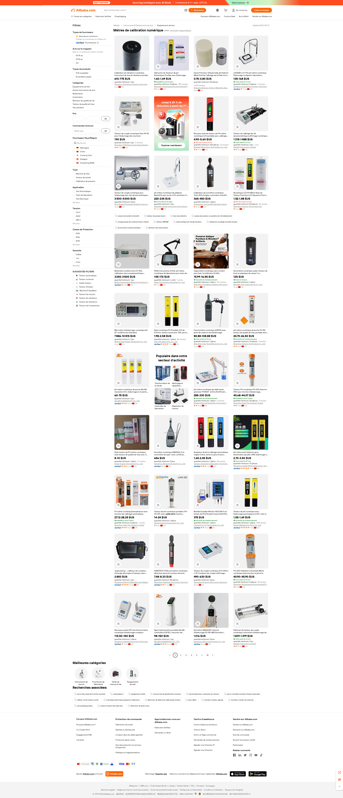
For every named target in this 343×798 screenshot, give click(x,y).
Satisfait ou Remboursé (125, 730)
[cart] (226, 11)
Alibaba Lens (88, 774)
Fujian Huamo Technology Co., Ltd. (128, 464)
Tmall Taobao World (158, 786)
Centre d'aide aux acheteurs (205, 725)
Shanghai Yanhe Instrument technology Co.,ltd (171, 206)
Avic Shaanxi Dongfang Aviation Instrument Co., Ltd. (131, 204)
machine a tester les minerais (242, 700)
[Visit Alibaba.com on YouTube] (256, 755)
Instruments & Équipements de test (138, 25)
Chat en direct (200, 730)
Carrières (80, 740)
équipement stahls (138, 694)
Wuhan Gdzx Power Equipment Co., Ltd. (130, 342)
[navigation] (91, 341)
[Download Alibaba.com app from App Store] (238, 774)
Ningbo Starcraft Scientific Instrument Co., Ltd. (211, 403)
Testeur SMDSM (162, 222)
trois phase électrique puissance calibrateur (123, 700)
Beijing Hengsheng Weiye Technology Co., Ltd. (131, 282)
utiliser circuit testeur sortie (87, 700)
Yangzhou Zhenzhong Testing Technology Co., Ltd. (131, 84)
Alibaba (116, 25)
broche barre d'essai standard (129, 228)
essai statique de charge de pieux (189, 222)
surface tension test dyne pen (111, 706)
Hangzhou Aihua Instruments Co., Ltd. (169, 464)
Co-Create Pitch (83, 730)
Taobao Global (182, 786)
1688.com (144, 786)
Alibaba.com (221, 774)
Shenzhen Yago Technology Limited (248, 403)
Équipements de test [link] (166, 25)
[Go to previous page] (169, 655)
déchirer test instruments (158, 228)
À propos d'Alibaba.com (86, 719)
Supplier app (161, 774)
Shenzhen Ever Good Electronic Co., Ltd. (210, 344)
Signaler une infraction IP (204, 745)
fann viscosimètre (180, 216)
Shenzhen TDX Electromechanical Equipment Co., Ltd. (131, 145)
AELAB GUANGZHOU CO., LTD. (127, 401)
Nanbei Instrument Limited (244, 147)
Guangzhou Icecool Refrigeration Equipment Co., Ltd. (211, 204)
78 (207, 655)
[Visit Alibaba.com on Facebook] (234, 755)
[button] (185, 10)
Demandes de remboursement (206, 740)
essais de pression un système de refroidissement (213, 216)
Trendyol (200, 786)
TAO (192, 786)
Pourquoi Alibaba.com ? (86, 725)
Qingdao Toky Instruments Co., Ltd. (247, 284)
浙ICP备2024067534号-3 (239, 794)
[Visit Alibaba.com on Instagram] (250, 755)
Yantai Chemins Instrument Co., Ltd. (169, 523)
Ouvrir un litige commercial (205, 735)
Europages (210, 786)
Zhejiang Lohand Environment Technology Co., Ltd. (250, 86)
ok (106, 119)
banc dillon (192, 700)
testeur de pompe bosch (156, 216)
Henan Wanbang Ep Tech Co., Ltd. (247, 525)
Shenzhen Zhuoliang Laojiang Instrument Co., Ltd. (211, 284)
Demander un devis (163, 733)
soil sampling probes (84, 706)
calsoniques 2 (118, 694)
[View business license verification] (195, 794)
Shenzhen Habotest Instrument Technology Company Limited (171, 582)
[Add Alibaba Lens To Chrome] (114, 774)
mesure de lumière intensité (128, 216)
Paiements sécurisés (124, 725)
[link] (339, 772)
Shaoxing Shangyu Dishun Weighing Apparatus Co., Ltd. (211, 88)
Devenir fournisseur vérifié (244, 740)
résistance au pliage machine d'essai (223, 222)
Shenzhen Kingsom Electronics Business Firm (211, 582)
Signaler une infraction (203, 750)
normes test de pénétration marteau (167, 694)
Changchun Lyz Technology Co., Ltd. (209, 525)
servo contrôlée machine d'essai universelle (243, 694)
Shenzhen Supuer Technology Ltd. (247, 206)
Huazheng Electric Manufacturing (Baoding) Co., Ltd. (131, 582)
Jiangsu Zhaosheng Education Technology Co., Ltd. (211, 464)
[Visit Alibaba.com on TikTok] (261, 755)
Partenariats (238, 745)
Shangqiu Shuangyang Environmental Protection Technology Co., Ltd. (171, 86)
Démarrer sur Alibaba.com (244, 730)
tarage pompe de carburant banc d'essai (133, 222)
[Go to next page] (212, 655)
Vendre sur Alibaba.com (243, 725)
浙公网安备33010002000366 (215, 794)
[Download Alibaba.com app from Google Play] (258, 774)
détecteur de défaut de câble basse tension (164, 700)
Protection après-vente (125, 740)
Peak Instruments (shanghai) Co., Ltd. (169, 282)
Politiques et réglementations (127, 752)
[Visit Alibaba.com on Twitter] (245, 755)
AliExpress (133, 786)
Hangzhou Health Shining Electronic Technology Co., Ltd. (250, 466)
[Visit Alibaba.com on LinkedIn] (239, 755)
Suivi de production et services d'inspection (128, 746)
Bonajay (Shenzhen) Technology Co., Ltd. (210, 147)
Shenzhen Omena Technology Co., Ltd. (249, 344)
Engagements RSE (84, 735)
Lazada (171, 786)
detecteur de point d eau (140, 706)
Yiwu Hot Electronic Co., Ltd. (166, 342)
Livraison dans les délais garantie (129, 735)
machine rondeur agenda (213, 700)
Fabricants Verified (162, 728)
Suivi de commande (241, 735)
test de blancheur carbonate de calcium (204, 694)
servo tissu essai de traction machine (91, 694)
